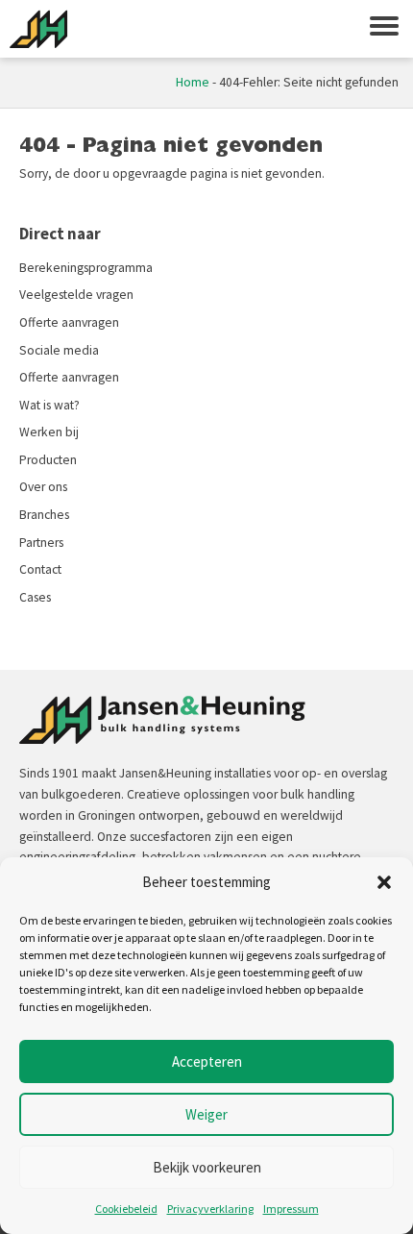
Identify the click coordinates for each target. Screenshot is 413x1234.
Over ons (43, 487)
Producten (48, 460)
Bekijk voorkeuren (207, 1167)
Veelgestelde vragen (76, 294)
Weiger (206, 1114)
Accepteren (207, 1061)
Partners (41, 542)
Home (192, 82)
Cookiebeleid (126, 1208)
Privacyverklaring (210, 1208)
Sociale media (59, 350)
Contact (40, 569)
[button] (384, 882)
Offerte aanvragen (69, 322)
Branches (44, 514)
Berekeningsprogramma (86, 267)
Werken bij (49, 432)
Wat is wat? (49, 405)
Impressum (291, 1208)
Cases (35, 597)
